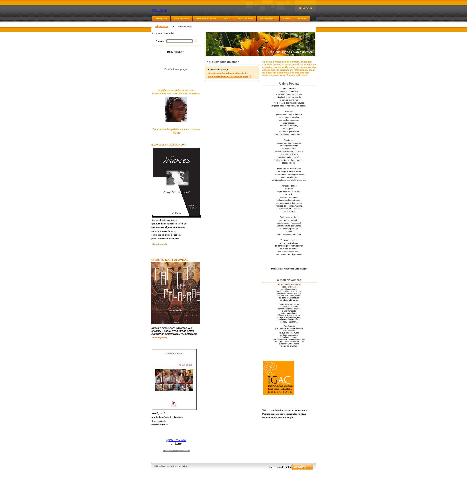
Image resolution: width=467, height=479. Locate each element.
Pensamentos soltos (206, 19)
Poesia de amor (245, 19)
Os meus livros (181, 19)
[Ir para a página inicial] (300, 8)
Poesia (227, 19)
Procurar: (160, 41)
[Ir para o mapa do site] (304, 8)
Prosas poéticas (268, 19)
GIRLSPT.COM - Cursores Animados (176, 451)
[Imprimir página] (307, 8)
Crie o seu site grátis (280, 467)
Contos (286, 19)
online (176, 443)
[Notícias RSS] (311, 8)
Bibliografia (161, 19)
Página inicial (161, 26)
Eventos (302, 19)
